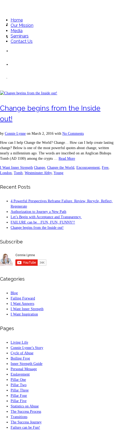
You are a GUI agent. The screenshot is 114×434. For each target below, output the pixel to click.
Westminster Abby (38, 173)
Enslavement (20, 374)
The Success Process (26, 412)
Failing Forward (23, 298)
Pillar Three (20, 390)
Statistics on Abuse (25, 406)
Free (105, 168)
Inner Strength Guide (26, 364)
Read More (67, 159)
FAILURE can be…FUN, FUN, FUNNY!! (43, 222)
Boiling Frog (20, 358)
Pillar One (18, 380)
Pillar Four (19, 396)
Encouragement (88, 168)
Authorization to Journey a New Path (38, 212)
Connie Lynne (15, 134)
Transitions (19, 417)
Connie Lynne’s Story (27, 348)
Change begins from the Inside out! (37, 228)
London (6, 173)
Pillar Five (19, 401)
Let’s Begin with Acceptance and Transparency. (46, 217)
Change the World (60, 168)
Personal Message (24, 369)
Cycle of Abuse (22, 353)
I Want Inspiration (24, 314)
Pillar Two (19, 385)
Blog (14, 293)
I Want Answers (22, 304)
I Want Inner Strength (16, 168)
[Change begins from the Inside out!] (28, 93)
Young (58, 173)
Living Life (19, 342)
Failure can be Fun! (25, 427)
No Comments (73, 134)
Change (39, 168)
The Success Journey (26, 422)
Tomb (18, 173)
